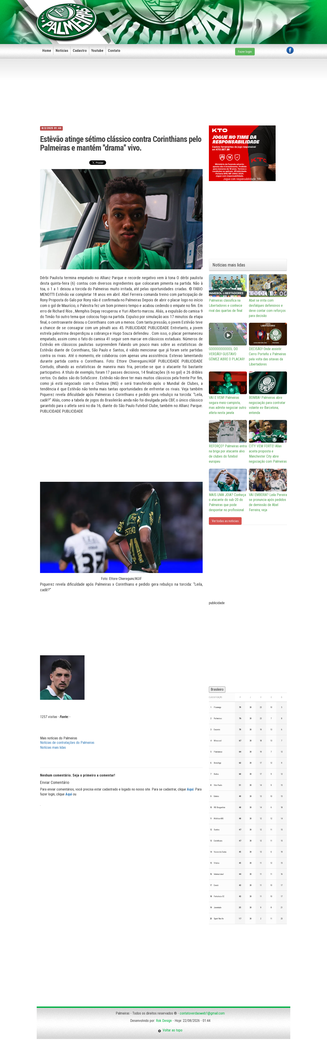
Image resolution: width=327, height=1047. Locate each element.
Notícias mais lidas (53, 747)
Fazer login (245, 51)
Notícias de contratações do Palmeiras (67, 742)
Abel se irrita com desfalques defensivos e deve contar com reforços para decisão (267, 308)
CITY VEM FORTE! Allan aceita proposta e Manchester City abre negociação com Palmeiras (268, 454)
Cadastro (80, 50)
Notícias (62, 50)
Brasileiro (217, 689)
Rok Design (164, 1021)
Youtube (97, 50)
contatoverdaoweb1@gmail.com (202, 1013)
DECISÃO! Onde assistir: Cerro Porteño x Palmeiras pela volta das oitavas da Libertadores (267, 356)
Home (46, 50)
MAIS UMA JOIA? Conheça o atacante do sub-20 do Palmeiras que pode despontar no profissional (227, 502)
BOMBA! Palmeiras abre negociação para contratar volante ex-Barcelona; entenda (267, 405)
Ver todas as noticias (225, 521)
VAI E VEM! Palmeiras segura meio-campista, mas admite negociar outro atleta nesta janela (227, 405)
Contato (114, 50)
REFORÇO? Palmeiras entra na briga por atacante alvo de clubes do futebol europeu (228, 454)
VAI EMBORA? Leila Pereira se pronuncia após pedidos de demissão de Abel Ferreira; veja (268, 502)
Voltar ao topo (171, 1030)
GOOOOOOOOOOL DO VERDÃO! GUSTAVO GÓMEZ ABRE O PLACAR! (227, 354)
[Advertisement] (213, 15)
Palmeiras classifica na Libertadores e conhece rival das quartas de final (225, 305)
